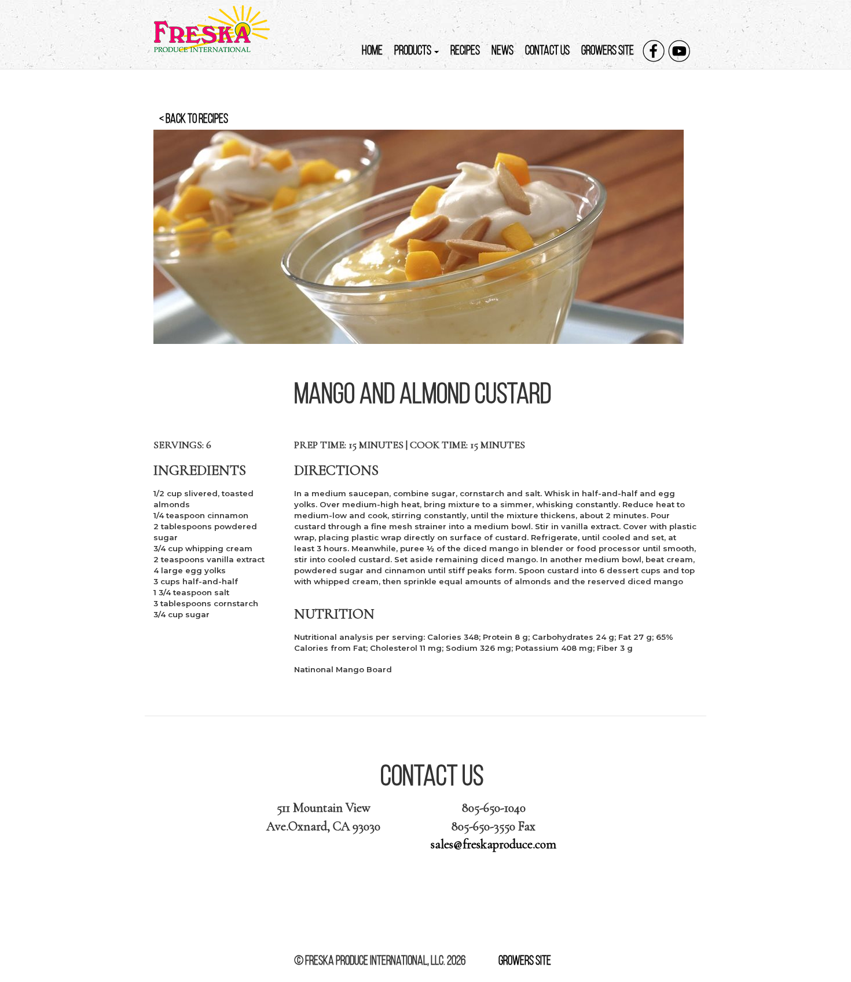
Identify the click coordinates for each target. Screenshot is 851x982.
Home (372, 50)
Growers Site (524, 960)
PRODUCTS (413, 50)
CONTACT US (547, 50)
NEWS (502, 50)
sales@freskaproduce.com (493, 844)
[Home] (216, 28)
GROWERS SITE (607, 50)
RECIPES (465, 50)
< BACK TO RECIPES (193, 118)
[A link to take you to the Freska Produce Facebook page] (653, 51)
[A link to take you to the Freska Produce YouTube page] (679, 51)
